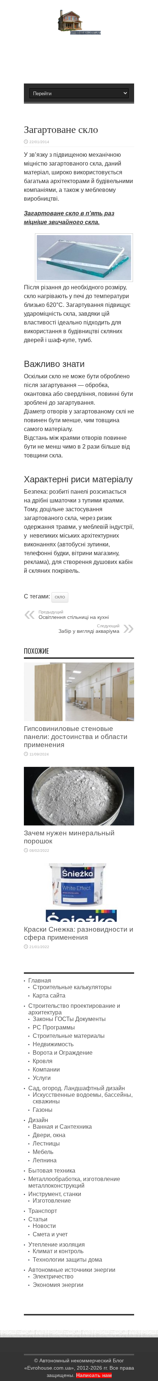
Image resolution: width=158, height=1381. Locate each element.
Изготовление (52, 1201)
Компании (46, 1069)
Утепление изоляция (56, 1244)
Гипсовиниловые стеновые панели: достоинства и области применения (76, 737)
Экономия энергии (58, 1285)
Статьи (37, 1219)
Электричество (53, 1276)
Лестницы (46, 1143)
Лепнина (45, 1160)
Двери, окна (49, 1135)
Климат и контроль (58, 1251)
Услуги (42, 1078)
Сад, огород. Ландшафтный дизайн (76, 1088)
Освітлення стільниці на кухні (74, 615)
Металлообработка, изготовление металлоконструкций (74, 1182)
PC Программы (54, 1027)
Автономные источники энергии (71, 1270)
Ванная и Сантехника (62, 1127)
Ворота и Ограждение (63, 1053)
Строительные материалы (69, 1036)
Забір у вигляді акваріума (88, 629)
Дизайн (38, 1120)
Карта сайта (49, 995)
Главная (39, 980)
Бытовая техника (51, 1170)
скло (60, 597)
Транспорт (42, 1211)
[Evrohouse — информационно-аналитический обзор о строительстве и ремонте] (79, 29)
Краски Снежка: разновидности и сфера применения (78, 933)
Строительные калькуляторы (72, 987)
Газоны (43, 1110)
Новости (44, 1226)
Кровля (43, 1061)
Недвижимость (53, 1044)
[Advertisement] (82, 56)
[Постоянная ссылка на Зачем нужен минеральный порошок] (79, 823)
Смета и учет (50, 1234)
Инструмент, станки (54, 1194)
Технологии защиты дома (67, 1259)
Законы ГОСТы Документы (69, 1019)
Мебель (43, 1152)
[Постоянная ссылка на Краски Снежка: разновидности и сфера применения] (79, 920)
